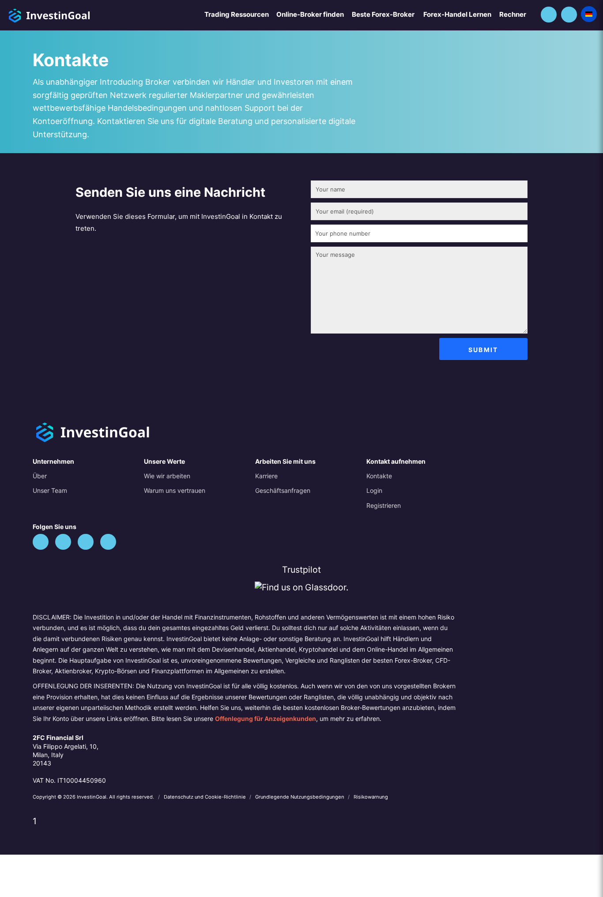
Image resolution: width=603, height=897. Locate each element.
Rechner (512, 14)
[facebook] (63, 542)
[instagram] (108, 542)
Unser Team (50, 490)
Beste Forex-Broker (383, 14)
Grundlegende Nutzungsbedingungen (300, 797)
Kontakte (379, 476)
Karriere (266, 476)
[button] (549, 15)
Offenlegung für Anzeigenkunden (265, 718)
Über (40, 476)
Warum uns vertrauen (174, 490)
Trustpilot (301, 569)
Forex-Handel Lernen (457, 14)
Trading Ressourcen (236, 14)
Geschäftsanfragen (282, 490)
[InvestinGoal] (72, 14)
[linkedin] (86, 542)
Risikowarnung (371, 797)
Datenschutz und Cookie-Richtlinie (205, 797)
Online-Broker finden (310, 14)
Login (374, 490)
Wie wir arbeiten (167, 476)
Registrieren (383, 505)
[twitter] (41, 542)
